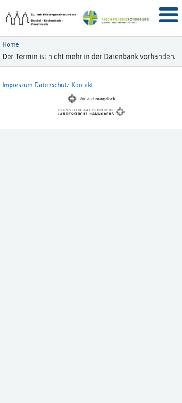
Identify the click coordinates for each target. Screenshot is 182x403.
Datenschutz (52, 85)
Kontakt (82, 85)
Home (10, 44)
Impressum (17, 85)
